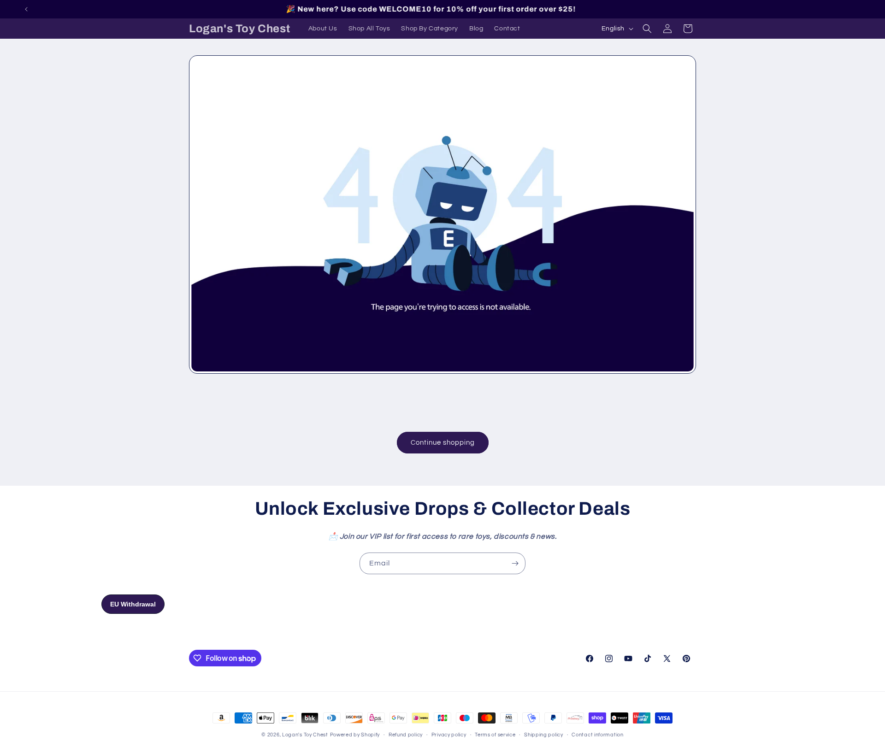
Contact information (597, 734)
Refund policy (406, 734)
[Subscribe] (515, 563)
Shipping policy (543, 734)
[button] (647, 28)
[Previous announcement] (26, 9)
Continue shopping (443, 442)
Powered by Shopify (355, 734)
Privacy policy (448, 734)
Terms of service (495, 734)
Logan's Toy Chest (305, 734)
